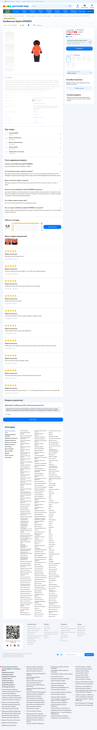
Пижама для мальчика (25, 589)
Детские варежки (53, 584)
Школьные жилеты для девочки (25, 498)
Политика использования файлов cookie (33, 638)
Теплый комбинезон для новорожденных (26, 539)
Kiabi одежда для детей (54, 554)
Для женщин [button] (8, 446)
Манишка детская (53, 609)
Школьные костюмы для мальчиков (26, 481)
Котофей (51, 487)
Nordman (37, 608)
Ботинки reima (52, 458)
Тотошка (51, 521)
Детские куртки (38, 541)
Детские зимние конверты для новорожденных (26, 536)
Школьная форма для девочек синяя (25, 453)
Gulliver (51, 491)
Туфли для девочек (39, 514)
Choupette (51, 500)
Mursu (50, 481)
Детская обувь (38, 597)
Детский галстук (52, 600)
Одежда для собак (81, 634)
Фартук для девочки (25, 467)
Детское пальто (38, 583)
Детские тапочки (39, 616)
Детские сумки (52, 598)
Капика (50, 504)
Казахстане (16, 656)
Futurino (51, 517)
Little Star (51, 546)
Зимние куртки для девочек (39, 476)
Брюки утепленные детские (39, 595)
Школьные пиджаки (25, 506)
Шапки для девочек (53, 595)
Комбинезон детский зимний (39, 537)
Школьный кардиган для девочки (26, 484)
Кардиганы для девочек (40, 436)
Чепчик (50, 582)
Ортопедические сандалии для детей (53, 466)
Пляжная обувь (52, 483)
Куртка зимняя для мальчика (24, 574)
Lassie (50, 498)
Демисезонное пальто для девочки (41, 441)
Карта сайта (30, 644)
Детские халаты (52, 573)
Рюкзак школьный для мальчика (25, 447)
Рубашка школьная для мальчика (25, 459)
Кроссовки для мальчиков (41, 512)
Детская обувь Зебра (54, 444)
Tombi (50, 462)
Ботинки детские (53, 475)
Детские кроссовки (39, 614)
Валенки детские (53, 440)
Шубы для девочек (39, 450)
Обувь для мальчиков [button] (10, 442)
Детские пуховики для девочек (40, 461)
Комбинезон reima (39, 540)
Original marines (52, 512)
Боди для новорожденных (26, 516)
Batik (50, 531)
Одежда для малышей (25, 511)
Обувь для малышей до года (25, 542)
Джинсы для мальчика (25, 601)
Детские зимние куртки (40, 581)
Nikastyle (51, 516)
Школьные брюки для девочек (25, 469)
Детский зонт (52, 616)
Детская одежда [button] (9, 449)
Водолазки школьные (25, 504)
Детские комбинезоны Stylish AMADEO (79, 16)
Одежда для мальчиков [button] (11, 438)
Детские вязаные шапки (54, 605)
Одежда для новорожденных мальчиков (24, 546)
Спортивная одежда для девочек (40, 466)
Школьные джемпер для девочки (25, 489)
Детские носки (52, 567)
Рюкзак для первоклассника (52, 590)
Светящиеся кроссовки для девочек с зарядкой (40, 519)
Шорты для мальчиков (25, 593)
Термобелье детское (39, 579)
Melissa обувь (52, 473)
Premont (51, 538)
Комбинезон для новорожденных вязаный (26, 552)
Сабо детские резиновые (54, 476)
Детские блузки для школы (24, 444)
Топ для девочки (52, 580)
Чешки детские (38, 610)
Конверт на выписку (25, 509)
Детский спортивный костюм (40, 546)
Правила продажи (32, 632)
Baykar (50, 548)
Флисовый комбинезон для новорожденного (25, 549)
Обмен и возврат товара (33, 630)
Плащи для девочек (39, 566)
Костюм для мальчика (25, 577)
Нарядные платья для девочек (25, 605)
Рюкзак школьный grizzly (26, 435)
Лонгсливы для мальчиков (26, 599)
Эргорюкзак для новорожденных (24, 525)
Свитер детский (38, 592)
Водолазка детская (39, 571)
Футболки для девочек (40, 438)
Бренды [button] (7, 453)
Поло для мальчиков (25, 582)
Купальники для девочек (54, 563)
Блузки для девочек (39, 494)
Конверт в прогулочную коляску (26, 531)
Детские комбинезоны (60, 16)
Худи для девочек (39, 492)
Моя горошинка (24, 555)
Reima (50, 497)
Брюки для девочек (39, 485)
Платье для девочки (24, 607)
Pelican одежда (52, 519)
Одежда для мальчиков (25, 597)
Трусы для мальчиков (54, 575)
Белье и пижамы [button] (9, 455)
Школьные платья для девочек (25, 456)
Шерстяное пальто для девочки (40, 502)
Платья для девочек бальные (39, 434)
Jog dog (50, 434)
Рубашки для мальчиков (25, 580)
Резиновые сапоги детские (55, 430)
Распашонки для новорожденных (24, 519)
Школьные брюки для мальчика (25, 441)
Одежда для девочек (39, 446)
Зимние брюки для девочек (39, 508)
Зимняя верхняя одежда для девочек (40, 471)
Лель (50, 529)
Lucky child (51, 550)
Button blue (51, 510)
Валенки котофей (53, 456)
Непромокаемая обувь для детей (55, 479)
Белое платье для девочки (41, 483)
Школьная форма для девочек (25, 433)
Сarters (50, 525)
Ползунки (37, 543)
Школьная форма (24, 430)
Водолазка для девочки (40, 510)
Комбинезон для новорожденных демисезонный (24, 558)
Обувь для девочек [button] (10, 444)
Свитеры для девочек (39, 455)
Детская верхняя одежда (44, 16)
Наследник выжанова (54, 502)
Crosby (50, 536)
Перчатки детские (53, 597)
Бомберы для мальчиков (26, 591)
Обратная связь (31, 642)
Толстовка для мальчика (25, 578)
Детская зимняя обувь (54, 471)
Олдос (50, 495)
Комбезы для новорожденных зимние (26, 528)
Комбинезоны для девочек (41, 463)
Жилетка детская (38, 570)
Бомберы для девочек (40, 489)
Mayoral (50, 506)
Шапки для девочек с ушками (54, 612)
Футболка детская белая (40, 585)
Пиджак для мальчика (39, 587)
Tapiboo (50, 432)
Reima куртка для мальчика (26, 602)
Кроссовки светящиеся (40, 606)
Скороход (51, 464)
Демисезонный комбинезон (38, 534)
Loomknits (51, 514)
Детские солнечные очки (55, 607)
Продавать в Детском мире (34, 628)
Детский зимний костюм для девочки (40, 479)
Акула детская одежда (54, 489)
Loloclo (50, 523)
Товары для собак (81, 630)
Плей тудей (51, 493)
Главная (5, 16)
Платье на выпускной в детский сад (25, 514)
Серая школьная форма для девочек (26, 462)
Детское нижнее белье (54, 576)
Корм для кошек (81, 628)
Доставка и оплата (32, 626)
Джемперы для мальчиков (26, 595)
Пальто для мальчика (25, 587)
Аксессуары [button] (8, 457)
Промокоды (30, 634)
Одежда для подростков (40, 553)
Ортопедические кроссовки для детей (54, 450)
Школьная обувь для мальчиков (25, 475)
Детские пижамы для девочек (39, 453)
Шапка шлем (52, 593)
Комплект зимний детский (41, 577)
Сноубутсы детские (39, 599)
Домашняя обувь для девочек (39, 522)
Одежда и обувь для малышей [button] (10, 435)
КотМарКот (51, 561)
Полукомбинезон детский (41, 557)
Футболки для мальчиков (26, 572)
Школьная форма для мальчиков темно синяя (25, 492)
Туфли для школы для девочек (25, 472)
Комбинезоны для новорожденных (24, 522)
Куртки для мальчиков (25, 563)
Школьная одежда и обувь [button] (10, 431)
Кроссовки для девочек (40, 516)
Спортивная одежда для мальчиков (25, 565)
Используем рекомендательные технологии (13, 655)
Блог (62, 638)
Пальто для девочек (39, 468)
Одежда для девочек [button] (10, 440)
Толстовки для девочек (25, 614)
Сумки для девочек (53, 614)
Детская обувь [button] (9, 451)
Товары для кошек (81, 626)
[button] (90, 11)
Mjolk (50, 533)
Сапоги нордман (38, 604)
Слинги (36, 530)
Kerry (50, 508)
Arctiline (51, 556)
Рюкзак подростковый (54, 586)
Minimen (51, 535)
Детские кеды (52, 485)
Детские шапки (52, 588)
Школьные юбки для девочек (25, 450)
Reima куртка (38, 564)
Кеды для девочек (39, 524)
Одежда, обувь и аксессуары (16, 16)
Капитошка (51, 552)
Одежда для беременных (40, 528)
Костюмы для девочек (40, 490)
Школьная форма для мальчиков (25, 438)
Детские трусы (52, 578)
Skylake (22, 487)
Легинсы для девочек (39, 448)
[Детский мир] (16, 6)
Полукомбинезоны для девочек (40, 499)
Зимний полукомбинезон (41, 589)
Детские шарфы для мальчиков (53, 603)
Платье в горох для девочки (39, 505)
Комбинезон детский (39, 532)
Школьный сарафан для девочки (25, 495)
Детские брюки (38, 590)
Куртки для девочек (39, 496)
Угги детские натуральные (55, 438)
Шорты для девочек (39, 473)
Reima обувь (51, 454)
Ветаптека (79, 635)
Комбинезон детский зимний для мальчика (25, 585)
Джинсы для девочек (39, 481)
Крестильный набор (25, 533)
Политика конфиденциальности (35, 635)
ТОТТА (50, 557)
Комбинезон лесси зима (40, 562)
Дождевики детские (39, 573)
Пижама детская (52, 571)
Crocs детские (38, 612)
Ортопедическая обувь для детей (40, 602)
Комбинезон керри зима (40, 575)
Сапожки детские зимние (55, 446)
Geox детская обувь (53, 436)
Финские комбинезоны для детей (40, 560)
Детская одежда (31, 16)
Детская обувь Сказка (54, 442)
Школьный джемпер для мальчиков (26, 501)
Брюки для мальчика (25, 570)
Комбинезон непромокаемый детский (40, 549)
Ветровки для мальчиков (26, 568)
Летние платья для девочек (41, 487)
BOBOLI (51, 559)
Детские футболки (39, 555)
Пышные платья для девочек (39, 444)
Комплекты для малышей (26, 561)
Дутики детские (52, 469)
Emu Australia (52, 544)
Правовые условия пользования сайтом (22, 653)
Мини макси (52, 542)
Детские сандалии (53, 452)
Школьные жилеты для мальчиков (25, 478)
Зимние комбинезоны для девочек (41, 431)
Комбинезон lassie (39, 551)
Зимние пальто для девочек (24, 610)
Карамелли (51, 540)
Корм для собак (81, 632)
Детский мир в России (8, 656)
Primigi (50, 448)
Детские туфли (38, 526)
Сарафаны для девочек (25, 465)
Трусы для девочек (53, 569)
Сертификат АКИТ (32, 640)
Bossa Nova (51, 527)
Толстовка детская (39, 568)
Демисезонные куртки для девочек (41, 458)
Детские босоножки (53, 460)
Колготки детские (53, 565)
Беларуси (22, 656)
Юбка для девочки (24, 612)
